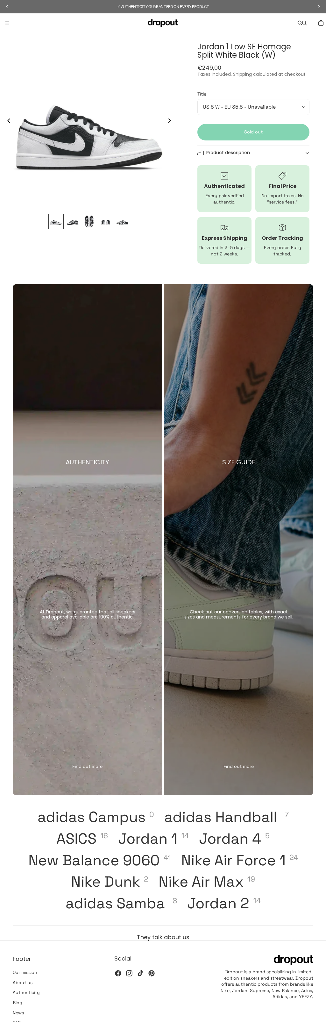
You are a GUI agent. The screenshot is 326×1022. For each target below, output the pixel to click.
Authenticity (26, 992)
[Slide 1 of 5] (56, 221)
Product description (228, 152)
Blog (17, 1002)
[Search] (300, 23)
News (18, 1012)
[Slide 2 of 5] (73, 221)
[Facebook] (118, 973)
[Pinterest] (151, 973)
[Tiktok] (140, 973)
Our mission (25, 972)
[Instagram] (129, 973)
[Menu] (7, 23)
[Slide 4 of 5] (106, 221)
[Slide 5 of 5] (122, 221)
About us (22, 982)
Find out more (87, 766)
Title (201, 94)
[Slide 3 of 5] (89, 221)
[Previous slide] (7, 122)
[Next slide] (171, 122)
